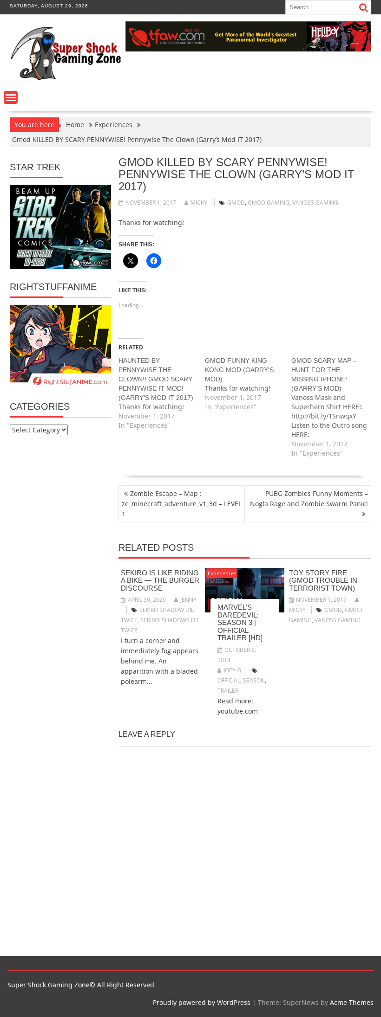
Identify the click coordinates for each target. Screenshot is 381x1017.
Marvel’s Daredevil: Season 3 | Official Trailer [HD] (240, 622)
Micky (198, 202)
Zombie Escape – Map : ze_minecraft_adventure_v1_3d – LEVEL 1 (182, 503)
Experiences (222, 573)
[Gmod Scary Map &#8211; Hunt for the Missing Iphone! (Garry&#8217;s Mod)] (334, 407)
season (254, 680)
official (228, 680)
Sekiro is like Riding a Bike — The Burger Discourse (160, 580)
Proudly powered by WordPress (201, 1002)
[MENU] (11, 97)
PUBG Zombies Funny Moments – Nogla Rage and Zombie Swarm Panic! (309, 498)
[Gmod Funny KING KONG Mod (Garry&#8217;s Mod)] (248, 384)
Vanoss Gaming (315, 202)
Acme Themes (352, 1002)
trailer (227, 691)
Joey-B (232, 670)
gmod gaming (268, 202)
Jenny (188, 600)
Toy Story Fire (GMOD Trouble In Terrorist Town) (323, 580)
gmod (236, 202)
